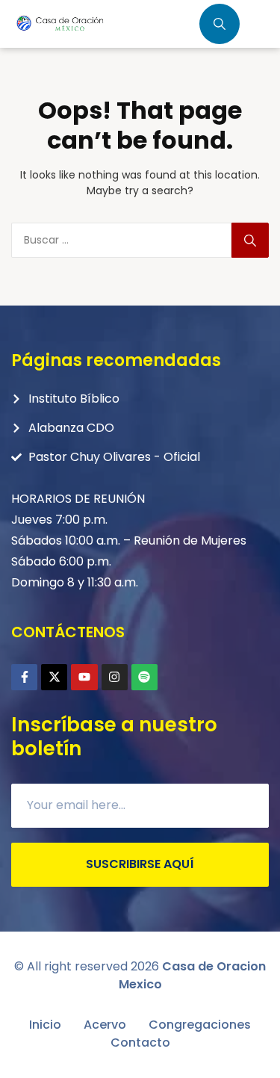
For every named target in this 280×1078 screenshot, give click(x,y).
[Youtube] (84, 677)
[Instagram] (115, 677)
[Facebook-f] (24, 677)
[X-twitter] (54, 677)
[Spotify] (144, 677)
